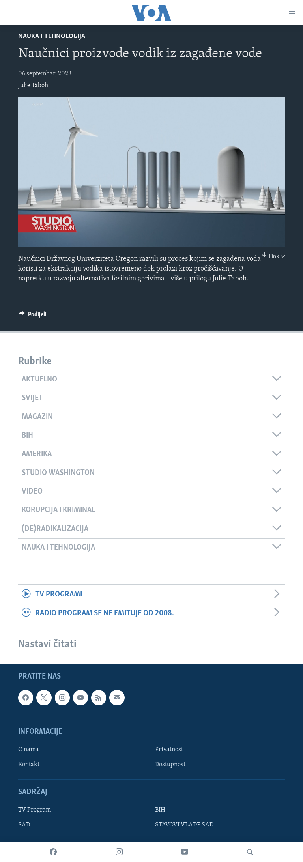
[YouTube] (184, 852)
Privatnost (169, 749)
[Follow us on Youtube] (80, 697)
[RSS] (98, 697)
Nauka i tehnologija (51, 36)
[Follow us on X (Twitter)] (43, 697)
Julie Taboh (33, 85)
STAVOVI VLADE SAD (184, 825)
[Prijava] (116, 697)
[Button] (33, 316)
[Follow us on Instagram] (62, 697)
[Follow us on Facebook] (25, 697)
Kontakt (28, 764)
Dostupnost (170, 764)
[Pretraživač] (250, 852)
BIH (160, 810)
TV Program (34, 810)
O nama (28, 749)
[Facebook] (53, 852)
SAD (24, 825)
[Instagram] (119, 852)
